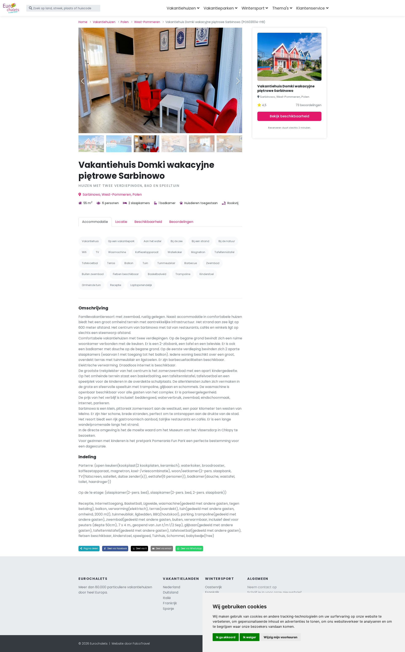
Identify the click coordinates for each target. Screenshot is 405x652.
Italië (167, 597)
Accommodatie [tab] (95, 221)
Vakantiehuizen (104, 22)
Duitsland (170, 592)
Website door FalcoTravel (131, 643)
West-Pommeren (147, 22)
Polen (125, 22)
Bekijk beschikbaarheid (289, 116)
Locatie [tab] (121, 221)
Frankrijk (170, 603)
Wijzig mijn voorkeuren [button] (280, 637)
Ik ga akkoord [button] (225, 637)
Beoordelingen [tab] (181, 221)
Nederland (171, 587)
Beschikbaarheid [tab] (148, 221)
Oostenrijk (213, 587)
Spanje (168, 608)
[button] (238, 81)
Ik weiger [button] (249, 637)
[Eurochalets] (11, 8)
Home (82, 22)
